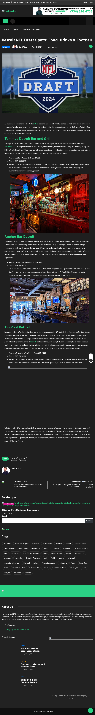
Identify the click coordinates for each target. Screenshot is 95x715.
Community (9, 504)
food (5, 553)
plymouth (71, 558)
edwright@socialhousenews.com (17, 629)
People (23, 661)
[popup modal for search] (89, 21)
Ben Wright (23, 47)
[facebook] (72, 21)
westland (17, 573)
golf (24, 553)
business (59, 543)
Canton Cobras (9, 548)
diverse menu (9, 147)
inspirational (34, 553)
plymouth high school (11, 563)
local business (56, 553)
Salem (6, 568)
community (36, 548)
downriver (67, 548)
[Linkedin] (82, 21)
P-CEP (53, 558)
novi (45, 558)
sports (23, 459)
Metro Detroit (79, 553)
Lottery (68, 553)
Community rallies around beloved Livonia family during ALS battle (35, 2)
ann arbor (7, 543)
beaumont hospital (21, 543)
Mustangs (7, 558)
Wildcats (28, 573)
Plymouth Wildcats (48, 563)
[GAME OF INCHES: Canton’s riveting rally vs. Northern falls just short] (10, 681)
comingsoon (23, 548)
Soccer (45, 568)
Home (6, 29)
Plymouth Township (30, 563)
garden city (15, 553)
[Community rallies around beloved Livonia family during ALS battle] (10, 665)
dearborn (47, 548)
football (33, 342)
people (61, 558)
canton (68, 543)
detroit (14, 459)
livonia (45, 553)
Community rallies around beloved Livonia (33, 665)
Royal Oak (83, 563)
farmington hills (80, 548)
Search (4, 516)
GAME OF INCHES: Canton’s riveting (29, 681)
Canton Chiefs (80, 543)
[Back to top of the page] (90, 711)
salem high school (18, 568)
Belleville (35, 543)
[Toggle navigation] (5, 21)
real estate (63, 563)
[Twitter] (75, 21)
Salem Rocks (34, 568)
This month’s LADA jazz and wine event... (21, 510)
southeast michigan (59, 568)
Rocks (73, 563)
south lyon (74, 568)
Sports (15, 29)
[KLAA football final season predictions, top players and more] (10, 650)
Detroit (35, 124)
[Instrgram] (79, 21)
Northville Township (33, 558)
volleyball (7, 573)
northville (18, 558)
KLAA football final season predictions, (30, 649)
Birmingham (47, 543)
